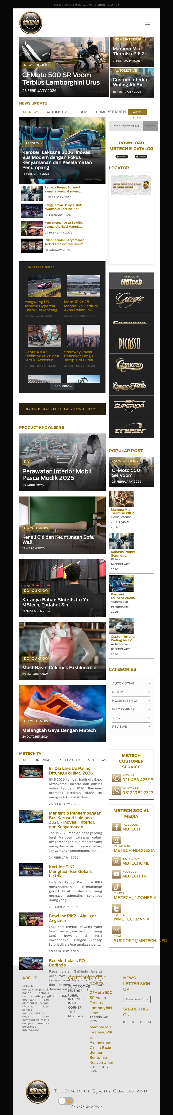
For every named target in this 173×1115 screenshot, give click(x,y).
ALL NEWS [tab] (31, 112)
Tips (131, 718)
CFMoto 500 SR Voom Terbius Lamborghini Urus (101, 1003)
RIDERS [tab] (82, 112)
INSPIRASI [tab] (44, 760)
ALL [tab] (25, 760)
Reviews (131, 726)
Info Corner (131, 709)
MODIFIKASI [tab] (97, 760)
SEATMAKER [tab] (70, 760)
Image (137, 117)
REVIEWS (75, 1016)
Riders (131, 692)
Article (137, 112)
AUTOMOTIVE (79, 986)
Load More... (62, 386)
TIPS (72, 1011)
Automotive (131, 683)
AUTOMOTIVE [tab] (58, 112)
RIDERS (74, 990)
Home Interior (131, 700)
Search (150, 126)
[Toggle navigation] (148, 23)
